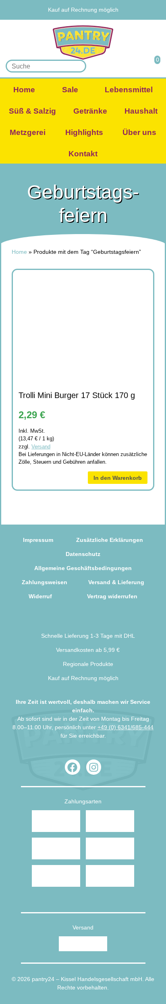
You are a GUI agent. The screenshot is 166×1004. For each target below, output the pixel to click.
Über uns (139, 132)
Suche (77, 66)
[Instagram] (94, 767)
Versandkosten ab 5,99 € (88, 650)
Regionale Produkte (84, 1)
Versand (40, 447)
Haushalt (141, 111)
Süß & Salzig (32, 111)
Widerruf (40, 596)
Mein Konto (130, 66)
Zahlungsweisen (44, 582)
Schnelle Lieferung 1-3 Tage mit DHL (88, 636)
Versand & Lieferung (116, 582)
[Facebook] (72, 767)
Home (24, 89)
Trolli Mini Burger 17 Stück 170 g (77, 395)
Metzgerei (28, 132)
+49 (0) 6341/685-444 (126, 727)
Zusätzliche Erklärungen (109, 540)
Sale (70, 89)
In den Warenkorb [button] (117, 478)
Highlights (84, 132)
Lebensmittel (129, 89)
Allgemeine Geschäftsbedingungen (83, 568)
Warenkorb (152, 66)
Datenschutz (83, 554)
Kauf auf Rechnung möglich (83, 9)
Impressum (38, 540)
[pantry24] (83, 42)
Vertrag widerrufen (112, 596)
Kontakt (83, 153)
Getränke (90, 111)
